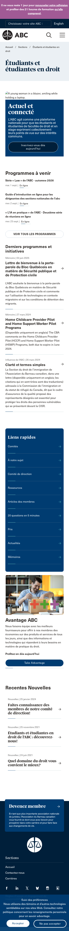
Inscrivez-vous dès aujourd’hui (33, 147)
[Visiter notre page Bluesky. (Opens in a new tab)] (41, 887)
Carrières (11, 878)
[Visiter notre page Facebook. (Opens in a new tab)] (10, 887)
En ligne (24, 185)
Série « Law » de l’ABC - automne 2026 (29, 180)
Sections (22, 47)
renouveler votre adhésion (51, 5)
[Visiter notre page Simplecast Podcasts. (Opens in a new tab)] (59, 887)
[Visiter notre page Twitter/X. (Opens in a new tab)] (31, 887)
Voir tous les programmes (34, 234)
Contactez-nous (14, 872)
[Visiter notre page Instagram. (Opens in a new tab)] (51, 887)
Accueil (9, 47)
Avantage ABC (21, 620)
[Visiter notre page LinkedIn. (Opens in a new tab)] (21, 887)
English (59, 23)
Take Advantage (34, 662)
